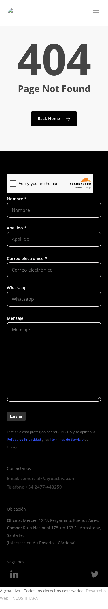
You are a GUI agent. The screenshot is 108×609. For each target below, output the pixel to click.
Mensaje (15, 318)
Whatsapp (17, 287)
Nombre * (16, 198)
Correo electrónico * (27, 258)
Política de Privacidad (24, 439)
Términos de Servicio (67, 439)
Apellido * (16, 228)
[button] (96, 12)
